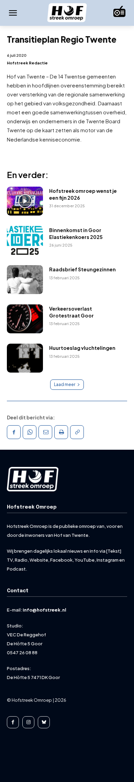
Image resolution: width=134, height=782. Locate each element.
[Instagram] (28, 722)
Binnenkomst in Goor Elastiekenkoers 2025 (76, 233)
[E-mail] (45, 432)
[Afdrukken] (61, 432)
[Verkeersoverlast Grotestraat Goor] (25, 318)
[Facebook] (14, 432)
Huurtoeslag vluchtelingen (82, 348)
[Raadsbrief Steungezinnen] (25, 279)
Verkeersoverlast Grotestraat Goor (71, 312)
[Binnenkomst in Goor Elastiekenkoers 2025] (25, 240)
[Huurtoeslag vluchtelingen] (25, 358)
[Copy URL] (77, 432)
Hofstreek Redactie (27, 63)
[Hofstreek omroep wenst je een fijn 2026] (25, 201)
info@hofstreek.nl (44, 610)
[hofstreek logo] (67, 13)
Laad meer (64, 384)
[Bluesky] (44, 722)
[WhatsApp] (29, 432)
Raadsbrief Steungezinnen (82, 269)
